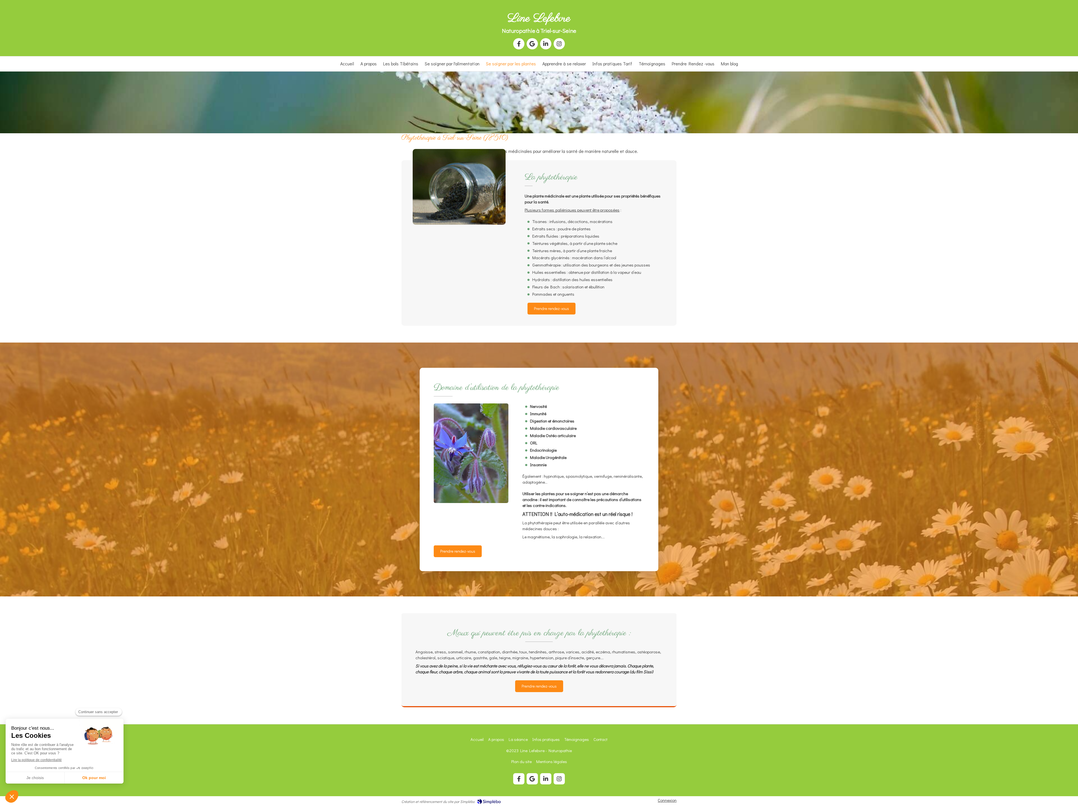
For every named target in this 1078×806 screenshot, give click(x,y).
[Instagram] (559, 43)
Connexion (667, 800)
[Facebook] (518, 43)
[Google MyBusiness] (532, 43)
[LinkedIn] (545, 43)
